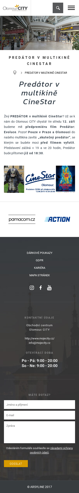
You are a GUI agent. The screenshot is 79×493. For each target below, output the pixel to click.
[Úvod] (17, 72)
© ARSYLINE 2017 (39, 487)
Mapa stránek (39, 275)
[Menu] (71, 7)
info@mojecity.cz (39, 343)
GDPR (39, 260)
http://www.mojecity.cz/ (39, 338)
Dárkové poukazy (39, 253)
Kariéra (39, 268)
